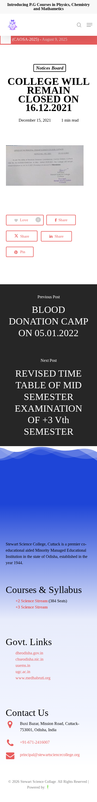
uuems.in (23, 665)
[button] (89, 24)
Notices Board (49, 68)
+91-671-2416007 (35, 742)
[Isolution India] (58, 787)
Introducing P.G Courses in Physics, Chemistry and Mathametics (48, 6)
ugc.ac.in (23, 671)
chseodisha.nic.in (29, 659)
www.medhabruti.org (33, 678)
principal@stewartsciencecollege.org (50, 754)
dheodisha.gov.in (29, 653)
